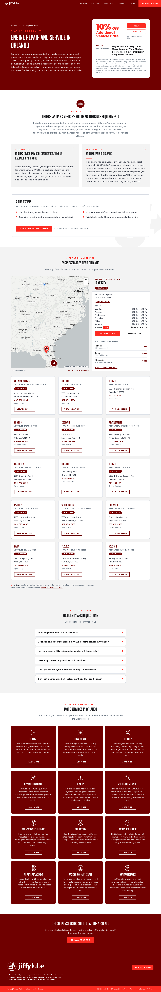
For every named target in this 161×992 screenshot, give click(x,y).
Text (136, 26)
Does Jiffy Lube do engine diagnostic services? (80, 660)
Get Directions (107, 333)
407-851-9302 (115, 396)
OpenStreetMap (82, 367)
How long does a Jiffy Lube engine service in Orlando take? (80, 651)
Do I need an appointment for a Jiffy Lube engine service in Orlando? (80, 642)
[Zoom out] (86, 283)
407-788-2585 (21, 400)
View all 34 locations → (106, 368)
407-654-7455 (68, 524)
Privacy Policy (18, 989)
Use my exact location (78, 370)
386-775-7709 (21, 483)
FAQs (34, 989)
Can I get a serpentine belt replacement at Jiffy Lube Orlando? (80, 679)
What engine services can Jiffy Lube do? (80, 632)
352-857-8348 (21, 565)
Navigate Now (150, 3)
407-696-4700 (116, 441)
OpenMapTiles (71, 367)
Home (13, 25)
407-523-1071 (115, 483)
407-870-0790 (68, 441)
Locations (121, 3)
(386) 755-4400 (102, 301)
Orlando (21, 25)
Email (135, 32)
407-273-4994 (68, 400)
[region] (50, 322)
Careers (133, 3)
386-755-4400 (21, 524)
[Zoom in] (86, 279)
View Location (24, 409)
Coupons (95, 3)
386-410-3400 (115, 524)
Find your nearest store (34, 228)
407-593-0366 (68, 565)
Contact (41, 989)
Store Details (134, 333)
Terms (10, 989)
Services (83, 3)
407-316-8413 (68, 478)
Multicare (28, 989)
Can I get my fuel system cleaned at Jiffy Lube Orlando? (80, 670)
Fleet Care (108, 3)
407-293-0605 (21, 441)
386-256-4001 (115, 565)
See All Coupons (80, 940)
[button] (53, 363)
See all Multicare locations (52, 588)
